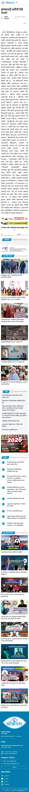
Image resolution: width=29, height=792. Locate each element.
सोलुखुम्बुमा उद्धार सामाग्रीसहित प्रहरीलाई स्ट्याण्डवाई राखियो (12, 276)
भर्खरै (6, 392)
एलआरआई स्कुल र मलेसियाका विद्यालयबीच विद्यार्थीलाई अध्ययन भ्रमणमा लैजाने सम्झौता (12, 320)
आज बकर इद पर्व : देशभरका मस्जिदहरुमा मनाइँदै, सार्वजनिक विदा (14, 383)
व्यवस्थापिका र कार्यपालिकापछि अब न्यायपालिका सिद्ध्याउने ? (14, 573)
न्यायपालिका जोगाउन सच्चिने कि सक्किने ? (12, 552)
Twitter (6, 781)
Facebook (6, 776)
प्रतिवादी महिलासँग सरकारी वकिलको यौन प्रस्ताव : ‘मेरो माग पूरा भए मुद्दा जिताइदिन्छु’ (14, 662)
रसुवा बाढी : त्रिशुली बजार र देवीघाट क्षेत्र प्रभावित (12, 425)
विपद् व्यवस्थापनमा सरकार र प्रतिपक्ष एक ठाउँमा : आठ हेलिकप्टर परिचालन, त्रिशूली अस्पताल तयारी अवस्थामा (12, 408)
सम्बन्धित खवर (8, 256)
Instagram (6, 784)
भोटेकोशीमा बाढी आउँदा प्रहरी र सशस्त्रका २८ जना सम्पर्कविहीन (15, 524)
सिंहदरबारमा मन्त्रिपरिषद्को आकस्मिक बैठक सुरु (13, 402)
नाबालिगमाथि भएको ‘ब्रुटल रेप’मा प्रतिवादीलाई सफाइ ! (13, 684)
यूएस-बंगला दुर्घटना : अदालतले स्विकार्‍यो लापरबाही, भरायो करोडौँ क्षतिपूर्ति (14, 640)
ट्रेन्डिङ (5, 458)
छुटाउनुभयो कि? (8, 533)
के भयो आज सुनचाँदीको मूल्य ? (10, 430)
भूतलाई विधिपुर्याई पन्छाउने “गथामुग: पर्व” (12, 342)
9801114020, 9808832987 (9, 761)
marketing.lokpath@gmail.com (11, 763)
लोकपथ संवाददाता (6, 18)
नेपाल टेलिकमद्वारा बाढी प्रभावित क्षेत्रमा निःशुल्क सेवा (12, 396)
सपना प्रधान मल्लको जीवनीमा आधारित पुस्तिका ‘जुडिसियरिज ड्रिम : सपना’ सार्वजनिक (13, 298)
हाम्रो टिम (14, 767)
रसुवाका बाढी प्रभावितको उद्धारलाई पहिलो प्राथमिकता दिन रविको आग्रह (16, 517)
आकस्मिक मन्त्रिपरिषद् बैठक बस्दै (10, 421)
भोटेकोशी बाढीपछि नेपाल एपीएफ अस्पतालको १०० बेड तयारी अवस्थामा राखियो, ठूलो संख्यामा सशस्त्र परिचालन (14, 415)
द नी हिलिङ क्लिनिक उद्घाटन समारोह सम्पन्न (12, 362)
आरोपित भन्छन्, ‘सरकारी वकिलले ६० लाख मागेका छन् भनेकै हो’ (14, 706)
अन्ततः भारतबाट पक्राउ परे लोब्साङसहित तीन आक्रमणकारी (12, 595)
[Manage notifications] (26, 789)
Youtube (6, 779)
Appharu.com (21, 790)
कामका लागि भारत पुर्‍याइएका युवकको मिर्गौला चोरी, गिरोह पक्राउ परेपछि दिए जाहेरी (13, 617)
